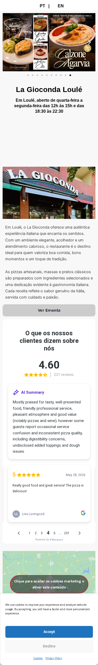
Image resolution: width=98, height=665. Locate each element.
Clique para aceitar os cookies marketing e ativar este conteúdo (49, 584)
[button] (8, 42)
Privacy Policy (53, 658)
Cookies (38, 658)
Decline (49, 646)
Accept (49, 631)
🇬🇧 (55, 6)
